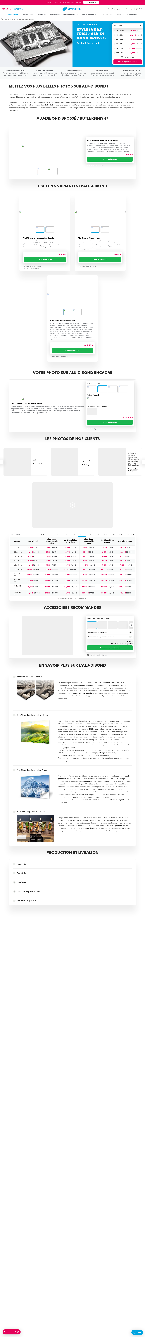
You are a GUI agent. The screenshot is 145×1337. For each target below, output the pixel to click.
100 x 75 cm (120, 53)
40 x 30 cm (120, 35)
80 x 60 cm (120, 44)
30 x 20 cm (120, 31)
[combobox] (127, 25)
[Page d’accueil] (2, 19)
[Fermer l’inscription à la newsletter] (18, 1332)
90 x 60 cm (120, 48)
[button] (127, 57)
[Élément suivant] (132, 625)
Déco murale (9, 19)
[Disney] (119, 14)
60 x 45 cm (120, 39)
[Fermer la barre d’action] (142, 2)
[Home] (72, 9)
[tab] (42, 534)
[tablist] (86, 534)
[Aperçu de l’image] (47, 146)
